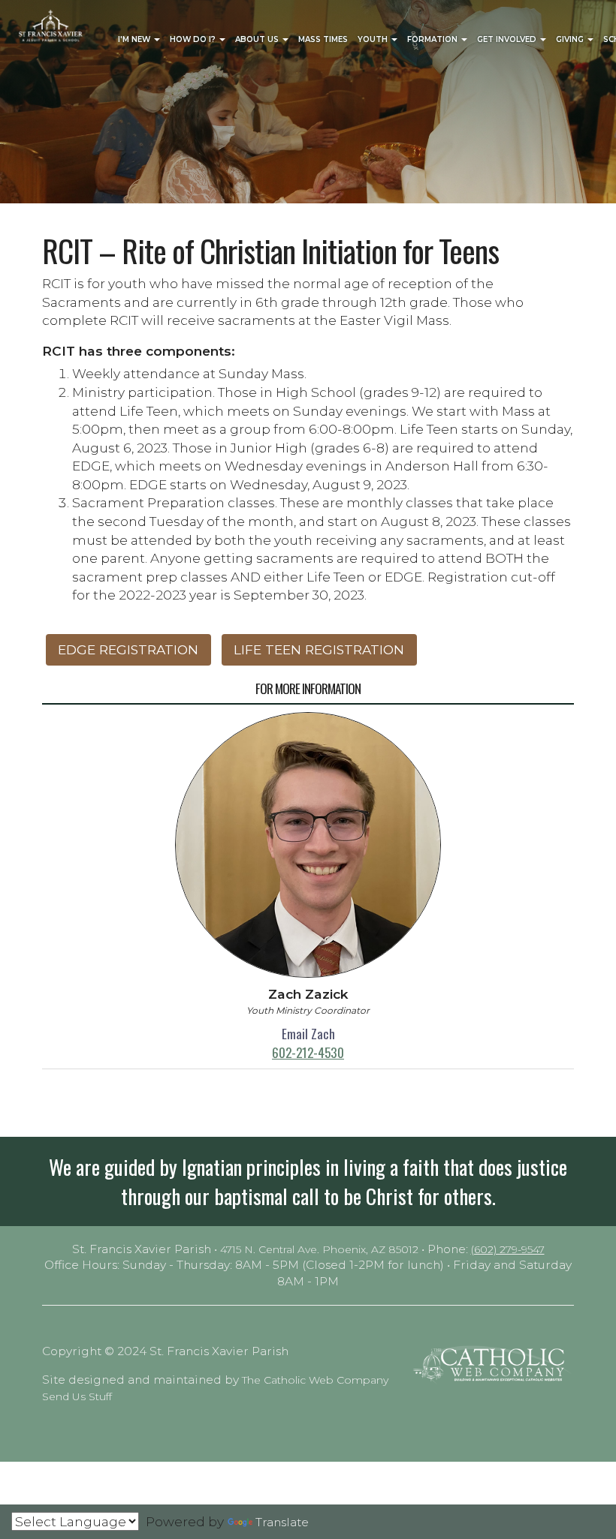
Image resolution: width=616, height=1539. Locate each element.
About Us (258, 39)
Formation (433, 39)
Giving (571, 39)
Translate (282, 1522)
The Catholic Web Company (315, 1380)
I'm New (135, 39)
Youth (374, 39)
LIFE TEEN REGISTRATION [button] (319, 649)
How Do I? (194, 39)
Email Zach (308, 1033)
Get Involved (508, 39)
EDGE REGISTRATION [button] (128, 649)
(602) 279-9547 (508, 1249)
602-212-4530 (308, 1052)
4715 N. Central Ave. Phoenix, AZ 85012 (319, 1249)
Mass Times (323, 39)
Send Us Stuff (77, 1396)
